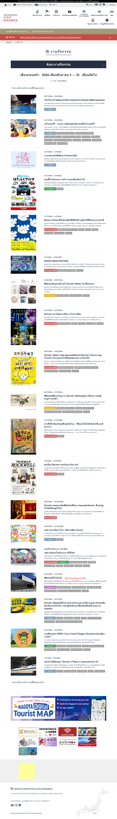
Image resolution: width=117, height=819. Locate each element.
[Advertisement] (27, 771)
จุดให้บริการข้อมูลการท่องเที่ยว (24, 4)
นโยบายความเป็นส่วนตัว (41, 801)
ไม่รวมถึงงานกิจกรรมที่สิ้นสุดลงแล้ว (28, 88)
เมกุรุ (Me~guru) (43, 4)
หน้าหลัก (8, 42)
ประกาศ (9, 4)
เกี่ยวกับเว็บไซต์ (15, 801)
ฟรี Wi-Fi (54, 4)
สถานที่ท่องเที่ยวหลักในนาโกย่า (17, 31)
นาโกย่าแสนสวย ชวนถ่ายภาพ (42, 31)
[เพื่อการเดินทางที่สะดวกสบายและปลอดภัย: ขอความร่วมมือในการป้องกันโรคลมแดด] (50, 37)
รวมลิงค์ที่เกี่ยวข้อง (27, 801)
